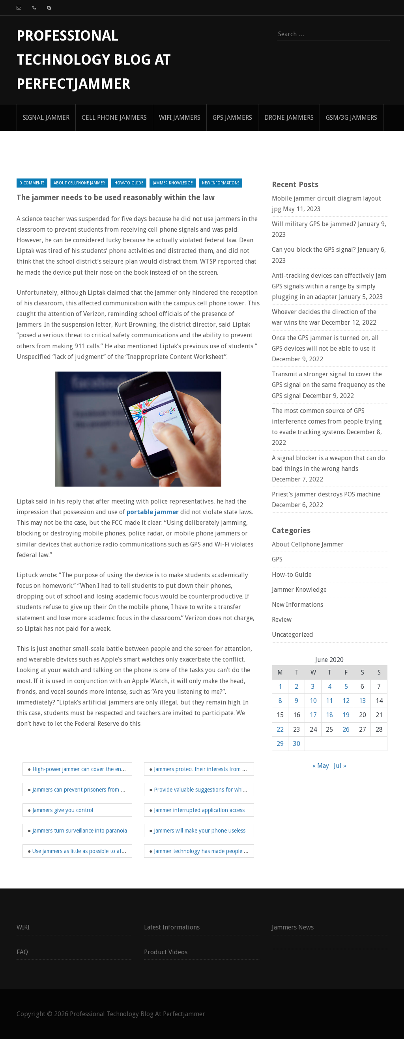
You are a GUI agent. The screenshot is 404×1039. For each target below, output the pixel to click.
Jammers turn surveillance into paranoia (79, 830)
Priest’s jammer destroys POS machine (326, 494)
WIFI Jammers (179, 117)
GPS (277, 559)
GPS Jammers (232, 117)
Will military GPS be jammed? (314, 224)
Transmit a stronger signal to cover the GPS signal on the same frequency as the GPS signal (328, 384)
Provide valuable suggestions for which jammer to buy (219, 789)
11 (329, 700)
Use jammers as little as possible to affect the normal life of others (111, 851)
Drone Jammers (289, 117)
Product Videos (165, 952)
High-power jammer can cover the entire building (91, 769)
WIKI (23, 927)
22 (280, 729)
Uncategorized (292, 634)
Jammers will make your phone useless (199, 830)
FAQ (22, 952)
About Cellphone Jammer (79, 183)
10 (313, 700)
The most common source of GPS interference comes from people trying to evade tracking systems (327, 421)
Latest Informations (172, 927)
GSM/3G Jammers (351, 117)
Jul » (340, 765)
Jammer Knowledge (173, 183)
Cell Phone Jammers (114, 117)
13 (362, 700)
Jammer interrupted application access (199, 810)
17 (313, 715)
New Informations (220, 183)
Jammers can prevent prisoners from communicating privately (105, 789)
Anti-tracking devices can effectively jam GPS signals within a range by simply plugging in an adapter (329, 286)
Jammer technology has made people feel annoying (215, 851)
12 (346, 700)
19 (346, 715)
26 (346, 729)
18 (329, 715)
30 (296, 743)
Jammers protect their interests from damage (207, 769)
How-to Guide (128, 183)
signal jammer (46, 117)
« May (320, 765)
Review (282, 619)
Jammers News (293, 927)
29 (280, 743)
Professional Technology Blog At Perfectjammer (94, 59)
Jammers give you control (62, 810)
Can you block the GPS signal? (314, 249)
